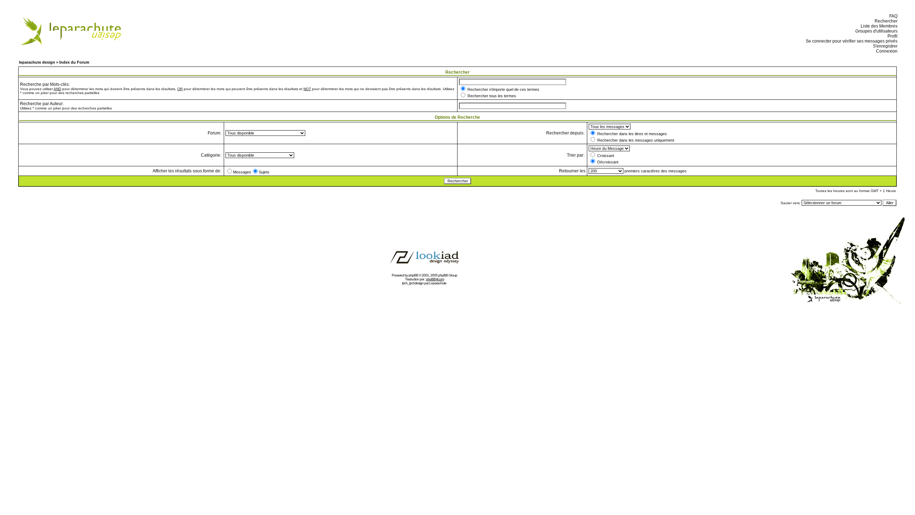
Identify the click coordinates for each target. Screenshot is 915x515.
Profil (891, 36)
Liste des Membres (878, 26)
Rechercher (884, 21)
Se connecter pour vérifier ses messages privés (850, 41)
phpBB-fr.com (435, 279)
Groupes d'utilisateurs (875, 31)
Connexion (885, 51)
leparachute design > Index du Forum (54, 62)
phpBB (413, 275)
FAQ (892, 16)
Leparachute (437, 283)
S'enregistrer (884, 46)
